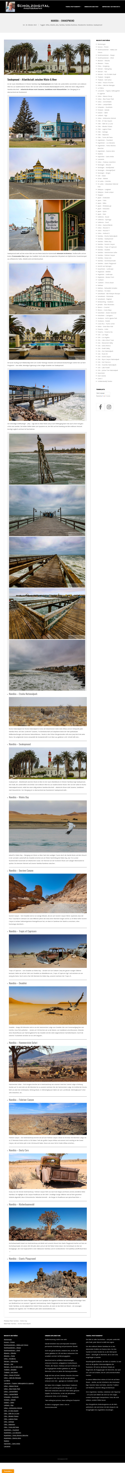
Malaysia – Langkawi (104, 189)
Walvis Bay (26, 363)
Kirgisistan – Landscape (105, 274)
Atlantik (52, 25)
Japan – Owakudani (104, 198)
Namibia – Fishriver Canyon (21, 1099)
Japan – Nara (102, 214)
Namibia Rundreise (71, 25)
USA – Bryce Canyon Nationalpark (108, 359)
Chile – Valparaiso (103, 135)
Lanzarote (101, 159)
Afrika (47, 25)
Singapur (100, 195)
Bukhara (100, 285)
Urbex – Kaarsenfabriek (105, 225)
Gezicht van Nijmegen (105, 266)
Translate (108, 396)
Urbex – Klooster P (104, 230)
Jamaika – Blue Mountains (106, 304)
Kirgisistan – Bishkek (104, 272)
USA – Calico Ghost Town (106, 340)
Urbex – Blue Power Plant (106, 99)
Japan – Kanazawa (103, 209)
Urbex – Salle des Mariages (106, 85)
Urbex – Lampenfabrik (105, 104)
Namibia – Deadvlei (18, 983)
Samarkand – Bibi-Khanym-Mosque (109, 294)
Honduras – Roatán (104, 321)
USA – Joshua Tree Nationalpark (108, 370)
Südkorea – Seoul (103, 222)
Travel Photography (73, 7)
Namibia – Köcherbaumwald (21, 1204)
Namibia (62, 25)
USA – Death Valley (104, 348)
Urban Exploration (91, 7)
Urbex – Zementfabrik (104, 102)
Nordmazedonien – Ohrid (106, 58)
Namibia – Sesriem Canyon (21, 870)
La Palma (101, 88)
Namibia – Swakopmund (20, 744)
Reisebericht (82, 25)
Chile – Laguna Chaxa (104, 129)
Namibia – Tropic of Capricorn (22, 931)
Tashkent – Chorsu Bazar (106, 283)
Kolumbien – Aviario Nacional (107, 313)
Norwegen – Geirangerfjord (106, 170)
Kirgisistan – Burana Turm (106, 277)
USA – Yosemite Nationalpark (107, 365)
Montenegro (102, 44)
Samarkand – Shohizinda (105, 296)
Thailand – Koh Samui (104, 80)
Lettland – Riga (102, 115)
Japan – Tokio (102, 200)
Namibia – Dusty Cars (19, 1150)
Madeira (100, 154)
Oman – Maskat (103, 178)
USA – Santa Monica (104, 346)
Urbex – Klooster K (104, 228)
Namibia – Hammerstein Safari (23, 1042)
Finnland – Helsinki (103, 110)
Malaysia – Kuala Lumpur (106, 192)
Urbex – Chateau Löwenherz (107, 162)
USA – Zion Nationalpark (105, 351)
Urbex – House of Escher (105, 82)
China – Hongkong (103, 66)
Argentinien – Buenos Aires (106, 151)
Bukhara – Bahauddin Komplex (107, 288)
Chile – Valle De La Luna (105, 124)
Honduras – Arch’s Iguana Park (107, 318)
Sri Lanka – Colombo (104, 181)
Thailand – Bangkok (104, 77)
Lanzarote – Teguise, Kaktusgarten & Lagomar (19, 1383)
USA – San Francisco (104, 362)
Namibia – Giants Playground (22, 1258)
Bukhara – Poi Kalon (104, 291)
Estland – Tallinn (103, 113)
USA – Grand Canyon (104, 357)
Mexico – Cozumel (103, 307)
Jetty (57, 25)
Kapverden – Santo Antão (106, 156)
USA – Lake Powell (103, 367)
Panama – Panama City (105, 332)
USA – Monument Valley (105, 343)
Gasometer (101, 373)
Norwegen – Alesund (104, 165)
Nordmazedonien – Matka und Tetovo (16, 1345)
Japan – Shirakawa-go (104, 206)
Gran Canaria (102, 376)
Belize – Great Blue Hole (105, 326)
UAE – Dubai (102, 176)
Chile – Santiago (103, 132)
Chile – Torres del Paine (105, 137)
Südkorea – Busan (103, 217)
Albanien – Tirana (103, 63)
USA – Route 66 (103, 354)
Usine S (100, 378)
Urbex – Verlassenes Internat (107, 118)
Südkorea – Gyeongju (104, 220)
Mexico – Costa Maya (104, 310)
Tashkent (101, 280)
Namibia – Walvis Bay (19, 797)
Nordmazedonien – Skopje (106, 55)
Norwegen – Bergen (104, 173)
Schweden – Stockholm (105, 107)
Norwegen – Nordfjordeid (106, 167)
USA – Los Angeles (104, 337)
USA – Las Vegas (103, 335)
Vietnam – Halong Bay (105, 69)
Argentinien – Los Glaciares (106, 143)
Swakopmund (98, 25)
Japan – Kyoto (102, 211)
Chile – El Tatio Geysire (105, 121)
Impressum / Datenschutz (111, 7)
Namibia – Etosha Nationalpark (23, 694)
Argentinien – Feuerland (105, 140)
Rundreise (90, 25)
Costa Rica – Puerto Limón (106, 324)
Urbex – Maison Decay (105, 96)
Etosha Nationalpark (52, 87)
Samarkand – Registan (105, 299)
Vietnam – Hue (102, 72)
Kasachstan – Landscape (105, 269)
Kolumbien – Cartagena (105, 315)
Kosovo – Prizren (103, 47)
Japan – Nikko (102, 203)
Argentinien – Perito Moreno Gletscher (16, 1435)
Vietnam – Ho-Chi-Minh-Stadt (107, 74)
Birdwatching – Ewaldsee (105, 302)
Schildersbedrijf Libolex (105, 381)
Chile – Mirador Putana (105, 126)
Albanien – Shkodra (104, 61)
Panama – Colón (103, 329)
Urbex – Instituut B (103, 233)
